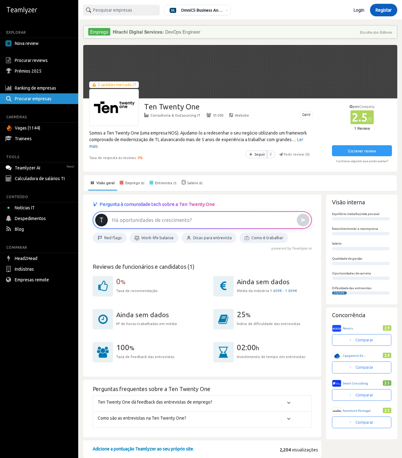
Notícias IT (25, 207)
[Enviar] (303, 220)
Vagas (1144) (27, 127)
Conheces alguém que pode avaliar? (362, 161)
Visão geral (105, 183)
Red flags (113, 237)
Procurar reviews (31, 60)
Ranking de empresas (35, 88)
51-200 (218, 115)
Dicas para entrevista (212, 237)
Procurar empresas (33, 98)
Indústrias (24, 269)
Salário (195, 183)
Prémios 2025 (28, 71)
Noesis (348, 328)
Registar (384, 10)
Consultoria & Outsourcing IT (175, 115)
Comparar (364, 340)
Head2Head (26, 258)
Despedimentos (30, 218)
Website (242, 115)
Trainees (23, 138)
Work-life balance (157, 237)
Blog (19, 229)
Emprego (134, 183)
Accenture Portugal (357, 410)
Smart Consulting (355, 383)
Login (359, 10)
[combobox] (121, 10)
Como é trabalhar (267, 237)
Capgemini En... (354, 355)
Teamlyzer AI (44, 168)
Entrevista (165, 183)
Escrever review (362, 151)
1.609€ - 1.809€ (283, 291)
